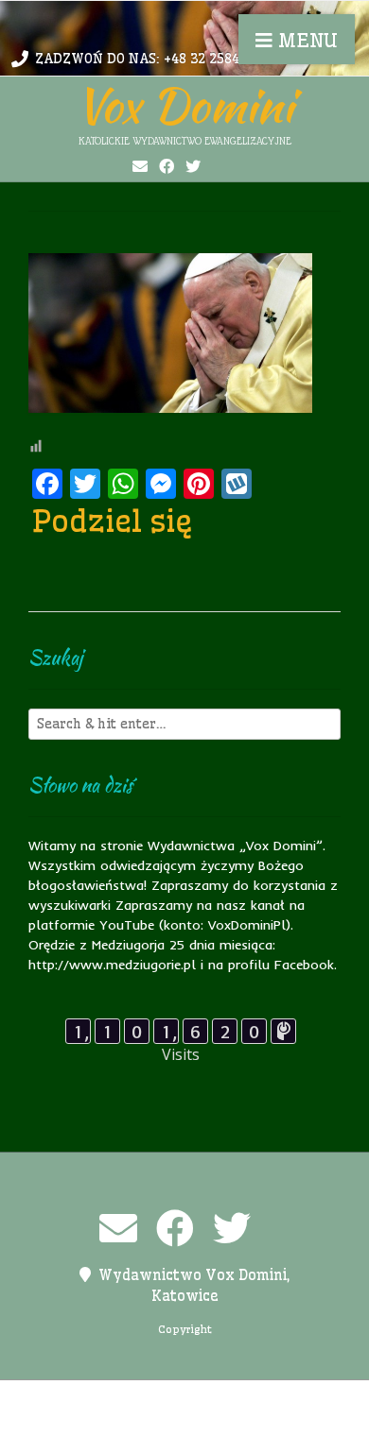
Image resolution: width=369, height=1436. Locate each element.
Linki (182, 1398)
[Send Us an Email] (140, 166)
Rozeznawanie (198, 1418)
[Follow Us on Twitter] (193, 166)
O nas (231, 1398)
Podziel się (112, 520)
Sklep (277, 1418)
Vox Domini (184, 104)
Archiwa (75, 1398)
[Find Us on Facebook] (166, 166)
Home (134, 1398)
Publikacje (103, 1418)
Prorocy (289, 1398)
